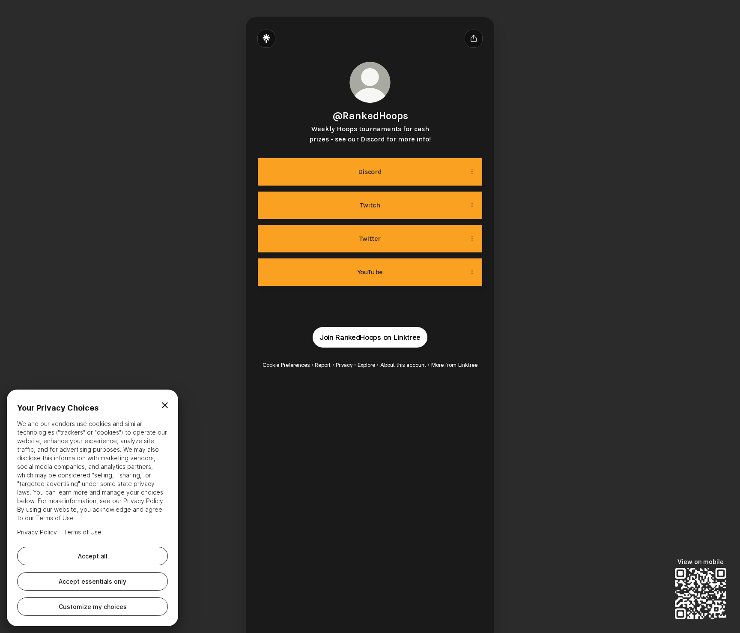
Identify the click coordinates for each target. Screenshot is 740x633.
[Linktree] (266, 38)
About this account (403, 365)
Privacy (344, 365)
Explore (366, 365)
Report (323, 365)
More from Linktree (454, 365)
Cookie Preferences (286, 365)
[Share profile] (473, 38)
